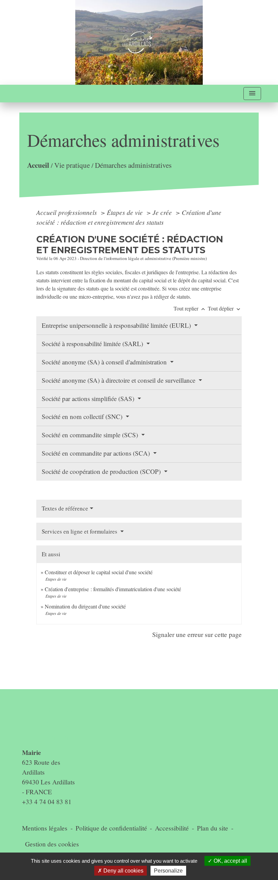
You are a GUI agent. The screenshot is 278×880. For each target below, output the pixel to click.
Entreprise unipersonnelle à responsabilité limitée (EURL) (117, 325)
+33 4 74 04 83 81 (47, 801)
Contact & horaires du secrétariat (49, 722)
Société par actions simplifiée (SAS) (89, 398)
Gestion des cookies (52, 844)
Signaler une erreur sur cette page (197, 634)
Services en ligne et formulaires (80, 531)
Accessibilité (172, 828)
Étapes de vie (125, 212)
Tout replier (190, 308)
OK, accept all (229, 861)
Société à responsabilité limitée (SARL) (93, 343)
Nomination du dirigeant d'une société (85, 606)
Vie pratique (72, 164)
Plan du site (212, 828)
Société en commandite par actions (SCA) (97, 453)
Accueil (38, 164)
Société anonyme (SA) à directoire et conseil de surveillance (119, 380)
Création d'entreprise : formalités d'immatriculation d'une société (113, 589)
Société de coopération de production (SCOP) (102, 471)
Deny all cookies (122, 871)
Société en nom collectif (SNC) (83, 416)
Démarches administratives (133, 164)
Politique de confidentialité (111, 828)
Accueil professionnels (67, 212)
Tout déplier (225, 308)
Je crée (163, 212)
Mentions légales (44, 828)
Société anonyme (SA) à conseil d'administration (105, 362)
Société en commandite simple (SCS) (91, 435)
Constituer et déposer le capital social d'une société (99, 572)
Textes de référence (65, 508)
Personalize (168, 871)
